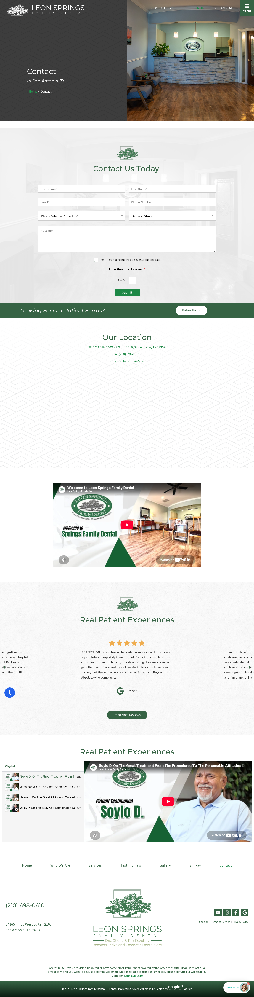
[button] (4, 667)
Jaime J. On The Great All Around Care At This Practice (47, 797)
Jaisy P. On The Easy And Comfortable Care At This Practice (47, 807)
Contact (225, 865)
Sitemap (203, 921)
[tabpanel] (168, 801)
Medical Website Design (149, 989)
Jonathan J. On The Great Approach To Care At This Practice (47, 787)
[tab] (43, 777)
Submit (127, 292)
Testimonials (130, 865)
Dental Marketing (120, 989)
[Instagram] (227, 912)
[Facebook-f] (235, 912)
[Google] (244, 912)
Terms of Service (220, 921)
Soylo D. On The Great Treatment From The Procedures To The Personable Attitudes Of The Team (47, 776)
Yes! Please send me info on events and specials (130, 260)
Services (95, 865)
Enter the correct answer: (127, 269)
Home (33, 91)
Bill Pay (195, 865)
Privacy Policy (240, 921)
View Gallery (161, 8)
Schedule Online (192, 8)
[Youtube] (218, 912)
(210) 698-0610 (223, 8)
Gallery (165, 865)
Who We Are (60, 865)
